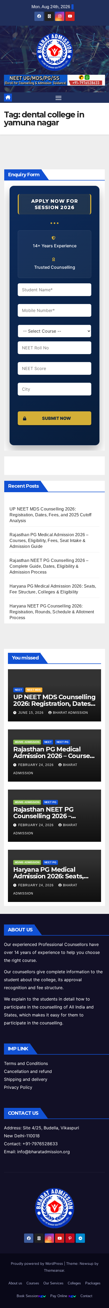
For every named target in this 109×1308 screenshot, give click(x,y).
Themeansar (54, 1270)
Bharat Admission (70, 713)
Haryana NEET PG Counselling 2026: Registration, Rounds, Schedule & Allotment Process (52, 612)
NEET (18, 689)
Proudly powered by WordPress (37, 1263)
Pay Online (59, 1296)
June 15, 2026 (31, 713)
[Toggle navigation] (58, 97)
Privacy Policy (18, 1087)
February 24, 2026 (36, 765)
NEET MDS (34, 689)
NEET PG (63, 742)
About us (15, 1283)
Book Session (27, 1296)
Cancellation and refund (28, 1071)
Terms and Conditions (26, 1063)
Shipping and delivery (25, 1079)
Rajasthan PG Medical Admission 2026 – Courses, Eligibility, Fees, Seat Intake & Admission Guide (49, 540)
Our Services (53, 1283)
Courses (32, 1283)
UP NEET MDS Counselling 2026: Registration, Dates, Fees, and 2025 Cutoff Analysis (50, 515)
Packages (93, 1283)
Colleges (74, 1283)
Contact (86, 1296)
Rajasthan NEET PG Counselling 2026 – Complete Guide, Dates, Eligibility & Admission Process (49, 566)
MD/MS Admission (27, 742)
